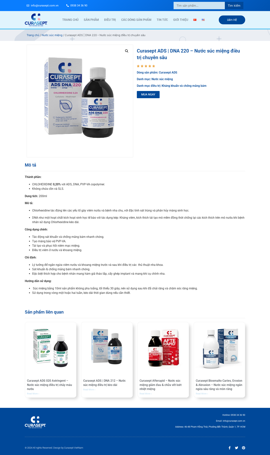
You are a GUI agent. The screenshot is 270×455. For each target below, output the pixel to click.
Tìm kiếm (234, 5)
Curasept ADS (168, 72)
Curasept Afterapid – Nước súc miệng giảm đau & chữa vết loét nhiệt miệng (160, 385)
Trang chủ (70, 20)
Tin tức (162, 20)
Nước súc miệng (52, 35)
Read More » (33, 393)
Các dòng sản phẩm (136, 20)
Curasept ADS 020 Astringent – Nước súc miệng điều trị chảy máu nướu (49, 385)
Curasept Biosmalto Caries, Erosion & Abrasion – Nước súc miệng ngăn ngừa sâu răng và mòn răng (219, 385)
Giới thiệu (180, 20)
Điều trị (110, 20)
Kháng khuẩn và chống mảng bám (184, 86)
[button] (126, 51)
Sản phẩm (91, 20)
